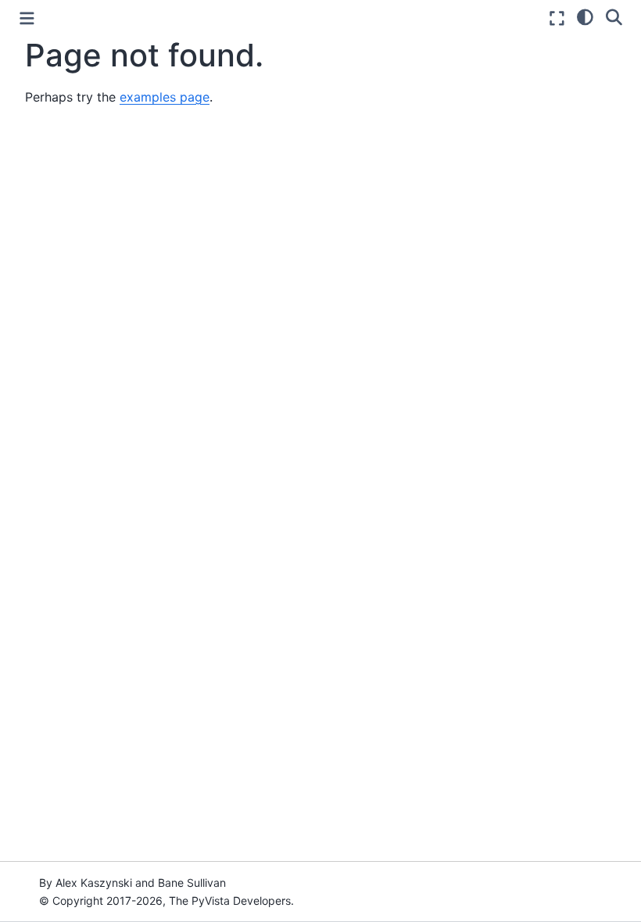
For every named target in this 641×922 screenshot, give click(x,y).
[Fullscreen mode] (557, 18)
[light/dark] (585, 16)
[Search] (614, 16)
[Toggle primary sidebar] (27, 18)
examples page (164, 97)
